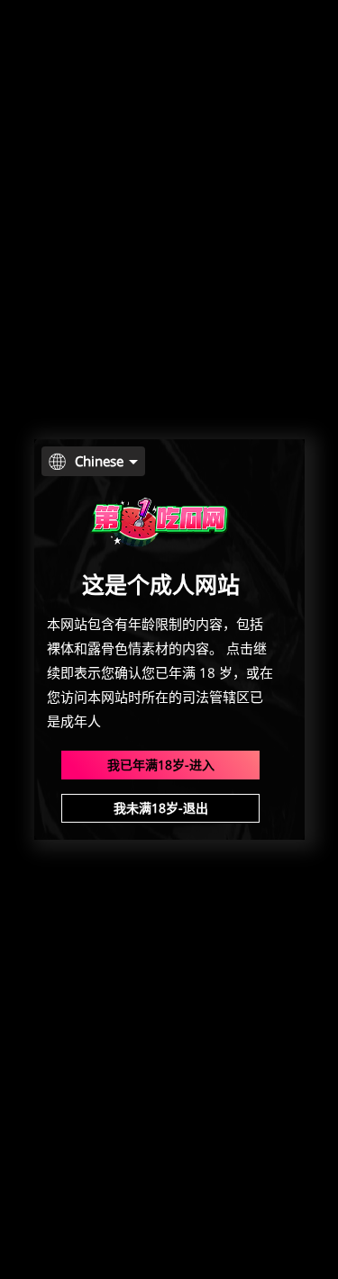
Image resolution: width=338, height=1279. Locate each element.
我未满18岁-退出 (161, 807)
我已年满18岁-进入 (161, 764)
